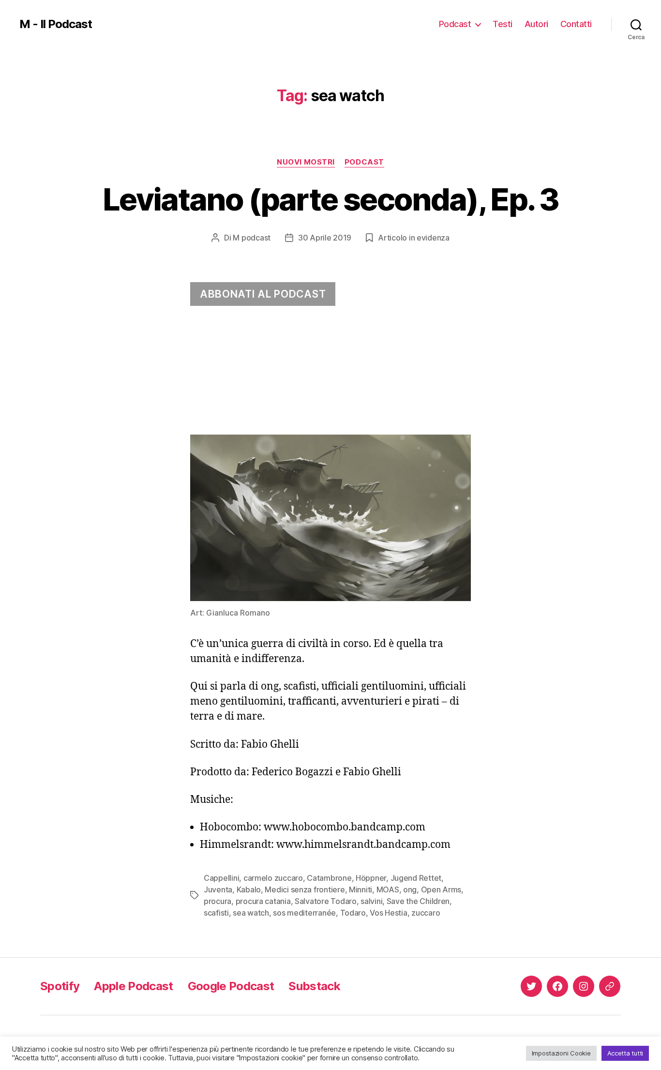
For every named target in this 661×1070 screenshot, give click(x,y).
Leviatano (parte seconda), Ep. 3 (330, 199)
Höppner (371, 878)
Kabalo (249, 889)
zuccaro (425, 913)
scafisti (216, 913)
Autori (536, 24)
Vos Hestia (388, 913)
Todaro (353, 913)
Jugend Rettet (416, 878)
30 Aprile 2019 (324, 237)
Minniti (360, 889)
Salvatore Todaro (326, 901)
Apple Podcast (133, 986)
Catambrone (329, 878)
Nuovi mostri (306, 162)
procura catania (263, 901)
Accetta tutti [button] (625, 1053)
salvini (371, 901)
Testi (502, 24)
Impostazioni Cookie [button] (561, 1053)
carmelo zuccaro (273, 878)
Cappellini (221, 878)
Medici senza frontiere (305, 889)
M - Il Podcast (55, 24)
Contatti (576, 24)
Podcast (455, 24)
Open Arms (441, 889)
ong (410, 889)
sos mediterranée (304, 913)
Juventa (218, 889)
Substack (314, 986)
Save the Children (418, 901)
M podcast (251, 237)
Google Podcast (231, 986)
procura (217, 901)
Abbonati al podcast (263, 294)
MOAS (387, 889)
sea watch (251, 913)
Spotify (59, 986)
